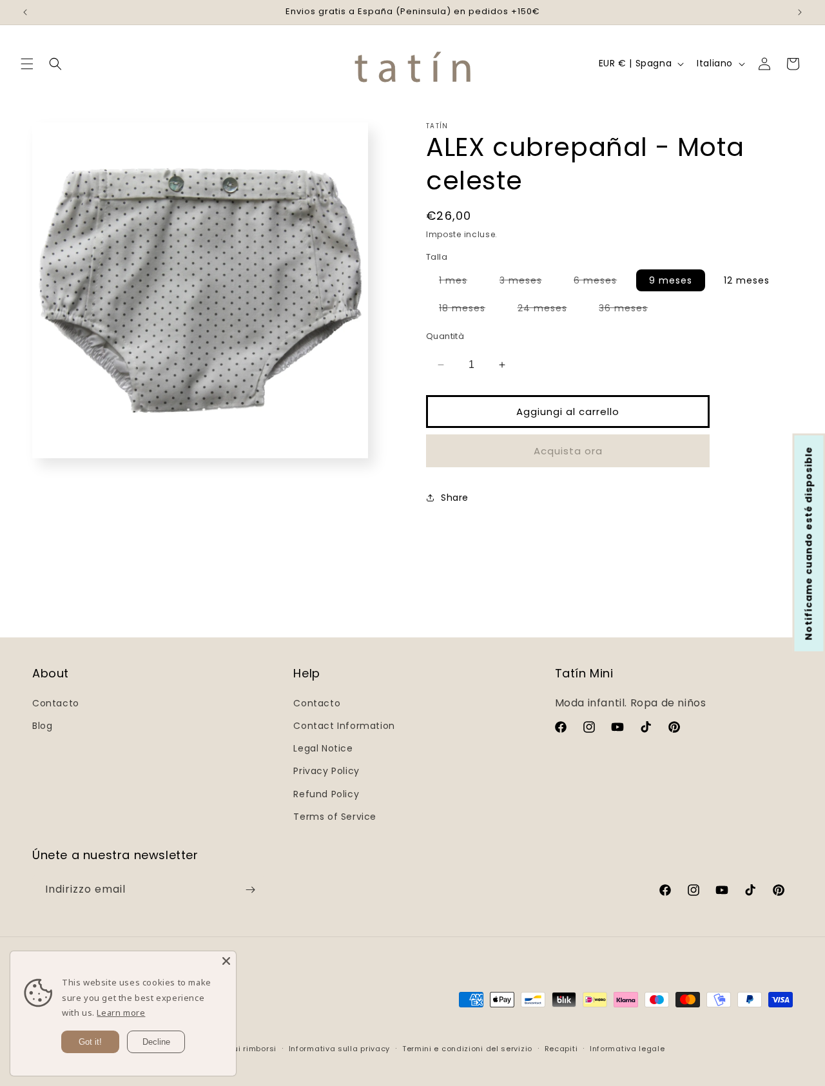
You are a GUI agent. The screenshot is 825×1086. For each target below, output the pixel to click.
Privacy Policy (326, 770)
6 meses (602, 282)
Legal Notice (323, 748)
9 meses (670, 280)
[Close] (226, 961)
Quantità (445, 336)
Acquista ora (568, 451)
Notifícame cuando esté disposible (808, 543)
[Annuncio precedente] (25, 12)
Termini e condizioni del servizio (467, 1048)
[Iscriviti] (250, 889)
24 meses (549, 310)
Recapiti (561, 1048)
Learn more (121, 1012)
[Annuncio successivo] (800, 12)
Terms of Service (334, 816)
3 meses (527, 282)
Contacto (55, 703)
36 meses (630, 310)
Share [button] (455, 497)
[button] (27, 64)
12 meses (747, 280)
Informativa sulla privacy (340, 1048)
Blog (42, 725)
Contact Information (343, 725)
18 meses (468, 310)
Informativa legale (627, 1048)
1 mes (459, 282)
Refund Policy (326, 794)
